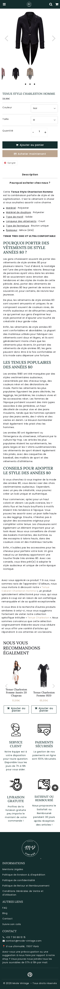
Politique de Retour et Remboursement (26, 885)
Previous (6, 38)
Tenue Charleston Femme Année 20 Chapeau (16, 692)
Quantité (7, 130)
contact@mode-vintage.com (24, 940)
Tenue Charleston (38, 617)
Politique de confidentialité (18, 880)
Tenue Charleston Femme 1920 (44, 694)
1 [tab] (25, 84)
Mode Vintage (20, 983)
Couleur (7, 107)
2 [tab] (30, 84)
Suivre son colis (11, 924)
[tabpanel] (16, 74)
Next (54, 38)
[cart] (57, 4)
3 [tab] (34, 84)
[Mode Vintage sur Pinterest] (30, 975)
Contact (7, 918)
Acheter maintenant (32, 154)
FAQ (4, 907)
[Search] (51, 4)
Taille (5, 119)
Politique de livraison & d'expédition (23, 874)
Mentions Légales (12, 869)
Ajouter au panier (17, 709)
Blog (4, 913)
